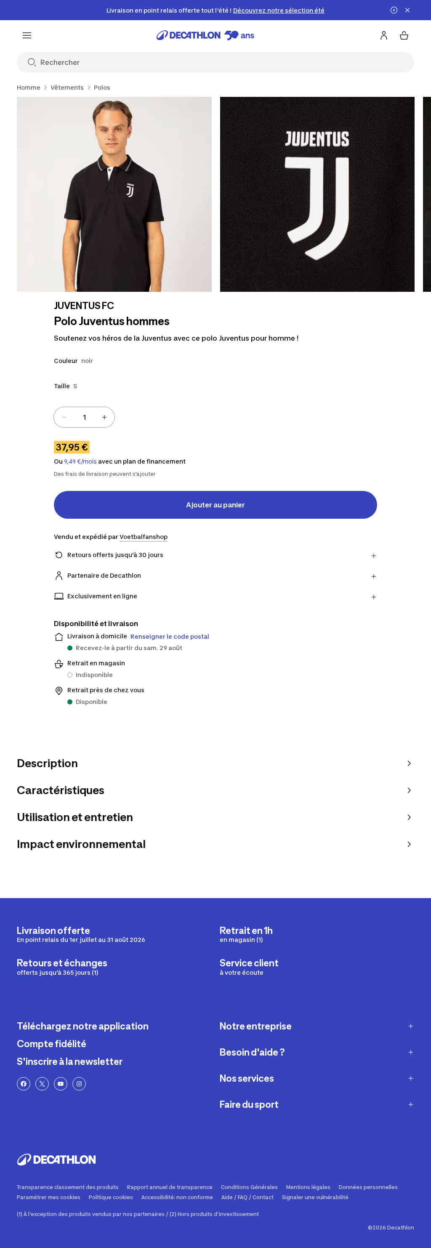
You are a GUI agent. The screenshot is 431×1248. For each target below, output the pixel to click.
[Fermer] (407, 10)
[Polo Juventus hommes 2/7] (317, 194)
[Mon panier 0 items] (404, 35)
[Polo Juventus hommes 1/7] (114, 194)
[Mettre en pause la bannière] (394, 10)
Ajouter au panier (215, 505)
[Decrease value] (64, 417)
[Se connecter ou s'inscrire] (384, 35)
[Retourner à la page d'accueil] (205, 35)
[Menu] (27, 35)
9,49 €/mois (80, 461)
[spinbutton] (84, 417)
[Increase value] (104, 417)
